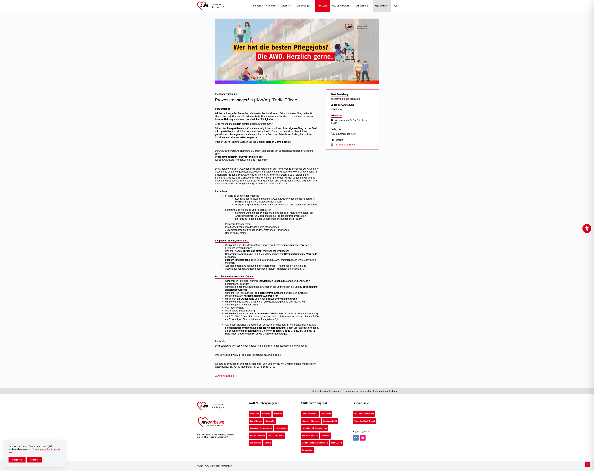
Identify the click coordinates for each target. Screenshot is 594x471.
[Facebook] (356, 438)
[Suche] (395, 6)
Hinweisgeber (351, 391)
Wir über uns (255, 443)
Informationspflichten (385, 391)
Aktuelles (266, 414)
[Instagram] (363, 438)
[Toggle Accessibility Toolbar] (587, 228)
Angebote (278, 414)
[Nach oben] (587, 464)
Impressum (336, 391)
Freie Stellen (322, 5)
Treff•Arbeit (336, 443)
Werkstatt (325, 435)
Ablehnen (34, 460)
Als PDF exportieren (345, 144)
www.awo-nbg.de (224, 375)
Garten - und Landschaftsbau (315, 443)
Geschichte (326, 414)
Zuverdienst (307, 450)
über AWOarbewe (310, 414)
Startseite (258, 5)
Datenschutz (366, 391)
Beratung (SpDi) (330, 421)
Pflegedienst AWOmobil (364, 421)
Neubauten (270, 421)
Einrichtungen (256, 421)
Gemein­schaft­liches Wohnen (314, 428)
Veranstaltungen (257, 435)
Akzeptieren (17, 460)
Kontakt (268, 443)
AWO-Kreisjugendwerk (364, 414)
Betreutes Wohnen (310, 435)
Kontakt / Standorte (311, 421)
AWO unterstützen (276, 435)
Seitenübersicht (320, 391)
